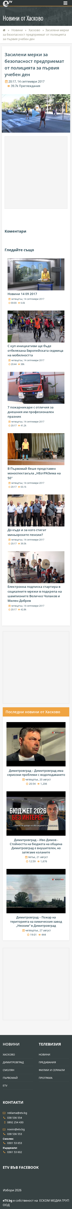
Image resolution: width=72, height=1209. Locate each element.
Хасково (35, 30)
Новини (17, 30)
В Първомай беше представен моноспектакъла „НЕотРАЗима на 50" (34, 473)
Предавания (47, 1062)
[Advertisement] (36, 173)
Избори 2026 (12, 1190)
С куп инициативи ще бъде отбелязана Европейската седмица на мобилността (35, 350)
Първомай (10, 1078)
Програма (45, 1078)
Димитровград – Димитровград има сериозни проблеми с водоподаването (36, 773)
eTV (5, 1085)
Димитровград (13, 1062)
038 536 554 (14, 1117)
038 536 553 (14, 1134)
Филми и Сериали (52, 1070)
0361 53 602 (14, 1152)
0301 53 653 (14, 1143)
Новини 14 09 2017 (22, 294)
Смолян (8, 1070)
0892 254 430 (15, 1122)
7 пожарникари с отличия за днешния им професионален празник (31, 412)
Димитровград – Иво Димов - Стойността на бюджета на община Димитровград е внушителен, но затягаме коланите (36, 846)
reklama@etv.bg (17, 1113)
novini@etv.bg (16, 1129)
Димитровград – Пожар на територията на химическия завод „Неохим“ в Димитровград (36, 921)
